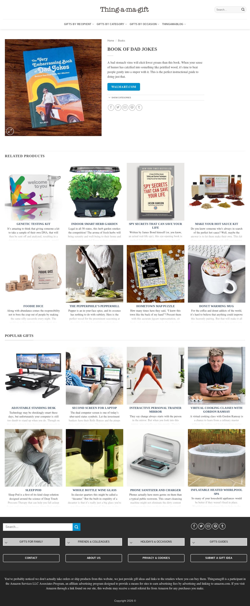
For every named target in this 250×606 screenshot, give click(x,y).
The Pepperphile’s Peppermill (95, 306)
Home (110, 40)
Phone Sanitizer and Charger (155, 490)
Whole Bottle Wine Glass (94, 490)
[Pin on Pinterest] (132, 107)
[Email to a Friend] (125, 107)
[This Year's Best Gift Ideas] (125, 9)
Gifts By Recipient (77, 24)
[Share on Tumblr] (139, 107)
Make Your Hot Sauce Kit (216, 223)
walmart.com (123, 87)
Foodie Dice (33, 306)
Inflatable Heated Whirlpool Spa (216, 491)
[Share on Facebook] (111, 107)
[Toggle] (109, 98)
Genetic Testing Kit (33, 223)
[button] (10, 131)
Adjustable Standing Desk (33, 407)
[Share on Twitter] (118, 107)
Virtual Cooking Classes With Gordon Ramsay (216, 409)
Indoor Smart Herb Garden (94, 223)
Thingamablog (172, 24)
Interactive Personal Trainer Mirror (155, 409)
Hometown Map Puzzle (155, 306)
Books (121, 40)
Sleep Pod (33, 490)
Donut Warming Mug (216, 306)
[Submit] (243, 9)
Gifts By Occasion (143, 24)
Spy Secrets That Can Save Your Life (155, 225)
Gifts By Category (110, 24)
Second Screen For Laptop (94, 407)
